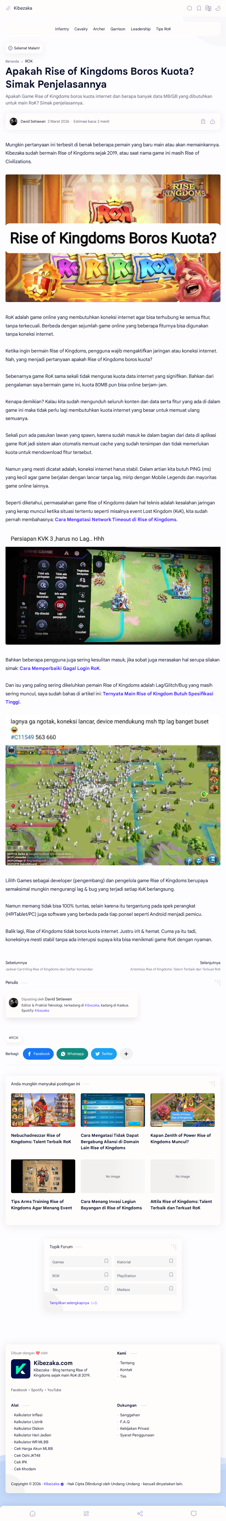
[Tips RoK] (163, 29)
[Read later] (203, 121)
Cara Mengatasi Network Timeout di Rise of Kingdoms (115, 520)
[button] (208, 8)
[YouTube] (54, 1390)
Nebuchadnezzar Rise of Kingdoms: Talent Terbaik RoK (41, 1138)
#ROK (13, 1037)
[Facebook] (19, 1390)
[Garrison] (118, 29)
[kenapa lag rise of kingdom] (113, 790)
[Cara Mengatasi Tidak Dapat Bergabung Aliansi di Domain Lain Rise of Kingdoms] (113, 1110)
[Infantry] (62, 29)
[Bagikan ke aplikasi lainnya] (126, 1054)
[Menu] (86, 1513)
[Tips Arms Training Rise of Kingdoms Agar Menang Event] (43, 1176)
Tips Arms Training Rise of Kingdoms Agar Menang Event (41, 1204)
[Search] (189, 8)
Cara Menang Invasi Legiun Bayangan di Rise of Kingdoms (111, 1204)
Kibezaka (23, 8)
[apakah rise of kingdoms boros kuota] (113, 238)
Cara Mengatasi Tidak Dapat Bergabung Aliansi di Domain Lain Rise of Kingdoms (110, 1142)
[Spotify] (37, 1390)
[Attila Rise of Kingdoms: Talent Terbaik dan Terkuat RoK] (182, 1176)
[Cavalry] (81, 29)
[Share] (140, 1513)
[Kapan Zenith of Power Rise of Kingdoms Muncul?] (182, 1110)
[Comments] (194, 1513)
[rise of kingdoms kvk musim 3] (113, 589)
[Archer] (99, 29)
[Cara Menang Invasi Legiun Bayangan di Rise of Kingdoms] (113, 1176)
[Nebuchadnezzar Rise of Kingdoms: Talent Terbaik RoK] (43, 1110)
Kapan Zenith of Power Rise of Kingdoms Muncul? (180, 1138)
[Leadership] (140, 29)
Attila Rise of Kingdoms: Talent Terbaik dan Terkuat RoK (181, 1204)
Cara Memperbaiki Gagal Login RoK (59, 668)
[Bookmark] (199, 8)
